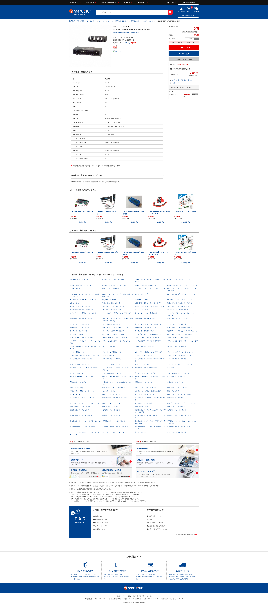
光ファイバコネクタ (76, 373)
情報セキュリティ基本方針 (132, 599)
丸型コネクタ (171, 367)
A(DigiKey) (126, 43)
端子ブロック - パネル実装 (143, 403)
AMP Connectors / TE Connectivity (126, 33)
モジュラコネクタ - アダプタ (79, 364)
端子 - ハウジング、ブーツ (111, 394)
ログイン (173, 2)
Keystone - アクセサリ (109, 299)
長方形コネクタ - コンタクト (176, 410)
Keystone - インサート (142, 299)
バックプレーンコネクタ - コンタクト (114, 337)
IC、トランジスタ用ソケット (144, 294)
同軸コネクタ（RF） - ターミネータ (82, 391)
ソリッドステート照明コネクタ (177, 310)
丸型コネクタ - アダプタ (78, 382)
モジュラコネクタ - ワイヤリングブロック (84, 367)
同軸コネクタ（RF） (77, 387)
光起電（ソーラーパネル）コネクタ (81, 376)
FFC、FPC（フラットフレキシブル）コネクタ (150, 288)
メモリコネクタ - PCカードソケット (82, 359)
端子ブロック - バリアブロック (112, 403)
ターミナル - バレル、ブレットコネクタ (148, 324)
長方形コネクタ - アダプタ (111, 410)
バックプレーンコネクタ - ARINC (113, 334)
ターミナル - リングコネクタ (79, 327)
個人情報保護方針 (116, 599)
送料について (99, 516)
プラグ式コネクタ (108, 355)
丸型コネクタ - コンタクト (143, 382)
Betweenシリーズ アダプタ (79, 279)
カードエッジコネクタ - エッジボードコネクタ (150, 306)
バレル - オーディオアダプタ (144, 346)
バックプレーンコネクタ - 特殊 (177, 337)
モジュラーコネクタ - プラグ (144, 364)
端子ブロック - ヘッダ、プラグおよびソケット (182, 403)
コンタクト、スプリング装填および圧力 (148, 391)
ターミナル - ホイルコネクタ (176, 324)
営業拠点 (141, 596)
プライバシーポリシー (101, 599)
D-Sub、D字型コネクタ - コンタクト (82, 285)
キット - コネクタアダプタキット (178, 432)
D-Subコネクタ (75, 288)
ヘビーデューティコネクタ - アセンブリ (115, 426)
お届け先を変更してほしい (157, 526)
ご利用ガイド (141, 2)
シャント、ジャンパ (141, 310)
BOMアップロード (190, 15)
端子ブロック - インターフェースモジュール (84, 403)
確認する (195, 94)
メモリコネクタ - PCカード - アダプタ (180, 355)
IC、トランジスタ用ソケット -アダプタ (83, 299)
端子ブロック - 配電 (76, 334)
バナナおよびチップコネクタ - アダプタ (148, 341)
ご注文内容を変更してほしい (157, 529)
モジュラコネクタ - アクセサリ (177, 359)
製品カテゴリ (74, 2)
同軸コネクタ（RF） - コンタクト (178, 387)
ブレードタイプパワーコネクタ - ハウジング (84, 355)
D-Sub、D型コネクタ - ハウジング (146, 285)
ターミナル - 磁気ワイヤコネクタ (113, 331)
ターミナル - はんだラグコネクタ (81, 318)
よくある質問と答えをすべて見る (184, 534)
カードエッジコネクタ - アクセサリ (81, 306)
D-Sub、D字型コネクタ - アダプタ (178, 279)
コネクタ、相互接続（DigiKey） (118, 21)
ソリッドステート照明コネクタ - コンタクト (84, 313)
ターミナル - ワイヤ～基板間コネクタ (179, 327)
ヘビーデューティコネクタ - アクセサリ (83, 426)
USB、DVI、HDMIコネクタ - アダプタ (179, 303)
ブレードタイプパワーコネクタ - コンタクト (181, 352)
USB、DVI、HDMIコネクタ (111, 303)
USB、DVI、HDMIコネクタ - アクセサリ (148, 303)
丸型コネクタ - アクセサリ (176, 376)
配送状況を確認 (190, 2)
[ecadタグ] (117, 51)
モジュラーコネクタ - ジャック (112, 364)
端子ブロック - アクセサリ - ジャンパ (114, 398)
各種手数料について (101, 519)
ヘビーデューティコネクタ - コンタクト (180, 426)
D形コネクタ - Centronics (110, 288)
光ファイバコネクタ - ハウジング (178, 373)
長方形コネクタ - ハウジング (111, 415)
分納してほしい (153, 519)
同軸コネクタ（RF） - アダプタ (145, 387)
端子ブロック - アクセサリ (176, 406)
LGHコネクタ (74, 303)
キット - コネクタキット (143, 432)
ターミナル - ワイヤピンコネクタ (146, 327)
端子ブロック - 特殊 (141, 406)
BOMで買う (90, 2)
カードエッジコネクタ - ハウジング (81, 310)
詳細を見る (82, 222)
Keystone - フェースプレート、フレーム (180, 299)
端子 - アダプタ (75, 394)
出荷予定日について (154, 516)
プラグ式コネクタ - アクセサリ (145, 355)
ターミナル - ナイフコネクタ (79, 324)
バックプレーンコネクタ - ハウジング (147, 337)
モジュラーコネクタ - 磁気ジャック (146, 367)
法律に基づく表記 (166, 599)
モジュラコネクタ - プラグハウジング (179, 364)
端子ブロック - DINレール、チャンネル (83, 398)
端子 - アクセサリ (173, 391)
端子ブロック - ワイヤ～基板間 (80, 406)
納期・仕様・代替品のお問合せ (182, 80)
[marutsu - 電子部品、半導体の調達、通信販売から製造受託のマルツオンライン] (80, 12)
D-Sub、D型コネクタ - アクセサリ (113, 279)
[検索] (170, 12)
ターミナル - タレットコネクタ (177, 318)
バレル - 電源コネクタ (77, 352)
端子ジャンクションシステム (144, 394)
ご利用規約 (88, 599)
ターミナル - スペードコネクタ (145, 318)
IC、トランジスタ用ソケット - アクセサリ (181, 294)
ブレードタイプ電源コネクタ (111, 352)
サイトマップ (179, 599)
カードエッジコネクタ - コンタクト (179, 306)
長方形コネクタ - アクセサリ (79, 410)
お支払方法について (101, 522)
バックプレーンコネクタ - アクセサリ (82, 337)
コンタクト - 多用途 (108, 391)
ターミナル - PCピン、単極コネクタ (147, 313)
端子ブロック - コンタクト (111, 406)
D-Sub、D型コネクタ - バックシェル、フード (182, 285)
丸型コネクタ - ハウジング (176, 382)
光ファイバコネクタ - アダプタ (145, 373)
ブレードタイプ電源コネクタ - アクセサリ (149, 352)
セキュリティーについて (151, 599)
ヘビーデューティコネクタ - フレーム (114, 432)
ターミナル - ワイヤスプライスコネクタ (115, 327)
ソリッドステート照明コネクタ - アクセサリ (117, 313)
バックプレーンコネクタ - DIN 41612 (179, 334)
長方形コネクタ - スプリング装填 (81, 415)
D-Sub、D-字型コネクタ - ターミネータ (115, 285)
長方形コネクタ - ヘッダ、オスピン (142, 21)
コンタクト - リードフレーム (111, 310)
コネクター (102, 21)
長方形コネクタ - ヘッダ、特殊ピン (114, 421)
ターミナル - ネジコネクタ (111, 324)
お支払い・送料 (131, 596)
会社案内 (127, 2)
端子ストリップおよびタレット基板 (179, 394)
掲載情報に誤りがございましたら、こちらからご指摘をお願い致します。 (97, 165)
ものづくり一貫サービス (109, 2)
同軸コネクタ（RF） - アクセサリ (113, 387)
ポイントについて (101, 526)
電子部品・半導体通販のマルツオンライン (83, 21)
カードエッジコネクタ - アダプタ (113, 306)
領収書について (100, 529)
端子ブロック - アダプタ (175, 398)
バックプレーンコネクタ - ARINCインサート (149, 334)
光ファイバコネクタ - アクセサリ (113, 373)
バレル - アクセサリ (108, 346)
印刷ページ (175, 83)
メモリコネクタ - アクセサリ (111, 359)
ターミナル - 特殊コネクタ (78, 331)
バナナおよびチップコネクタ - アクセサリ (116, 341)
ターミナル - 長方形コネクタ (144, 331)
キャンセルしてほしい (155, 522)
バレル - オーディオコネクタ (176, 346)
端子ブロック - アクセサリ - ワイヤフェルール (182, 331)
